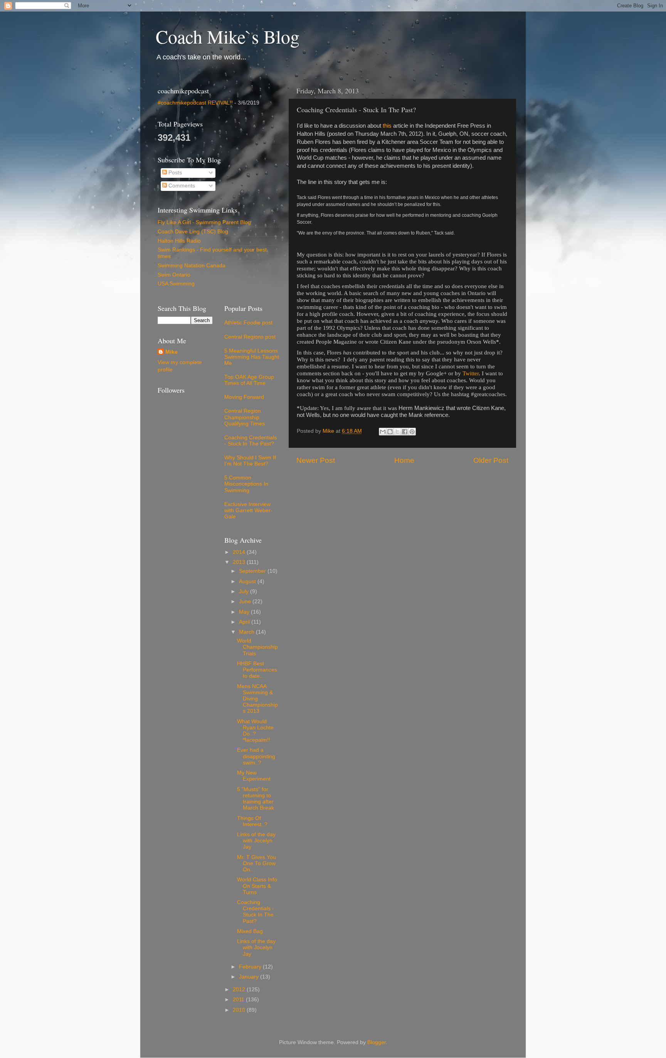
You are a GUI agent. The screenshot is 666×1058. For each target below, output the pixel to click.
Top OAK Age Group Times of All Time (249, 380)
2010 (240, 1010)
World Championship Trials (257, 647)
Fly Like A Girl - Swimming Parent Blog (204, 222)
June (245, 601)
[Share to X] (397, 431)
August (248, 581)
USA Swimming (176, 284)
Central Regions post (250, 337)
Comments (181, 186)
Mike (171, 352)
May (245, 612)
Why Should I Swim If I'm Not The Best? (250, 461)
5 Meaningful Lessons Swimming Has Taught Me (251, 357)
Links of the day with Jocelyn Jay (256, 841)
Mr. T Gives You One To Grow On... (256, 863)
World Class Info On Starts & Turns (257, 886)
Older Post (490, 460)
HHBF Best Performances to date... (257, 670)
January (249, 977)
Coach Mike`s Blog (227, 36)
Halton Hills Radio (179, 241)
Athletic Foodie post (248, 323)
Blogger (376, 1042)
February (251, 967)
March (247, 632)
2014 (240, 552)
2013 (240, 562)
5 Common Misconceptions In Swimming (246, 484)
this (387, 126)
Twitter (470, 373)
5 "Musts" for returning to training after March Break (255, 798)
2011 (239, 999)
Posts (174, 172)
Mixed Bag (250, 931)
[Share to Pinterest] (412, 431)
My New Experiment (254, 776)
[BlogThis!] (390, 431)
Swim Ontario (174, 275)
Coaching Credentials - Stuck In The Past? (250, 441)
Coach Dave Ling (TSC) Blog (193, 232)
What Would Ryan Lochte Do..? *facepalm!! (255, 731)
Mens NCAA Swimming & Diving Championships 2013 (257, 698)
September (253, 571)
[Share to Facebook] (405, 431)
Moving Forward (244, 397)
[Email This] (383, 431)
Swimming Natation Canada (191, 265)
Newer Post (315, 460)
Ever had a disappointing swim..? (256, 756)
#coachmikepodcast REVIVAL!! (195, 103)
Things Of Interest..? (252, 821)
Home (404, 460)
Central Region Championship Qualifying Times (244, 417)
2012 (240, 989)
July (244, 591)
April (245, 622)
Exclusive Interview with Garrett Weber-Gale (248, 510)
